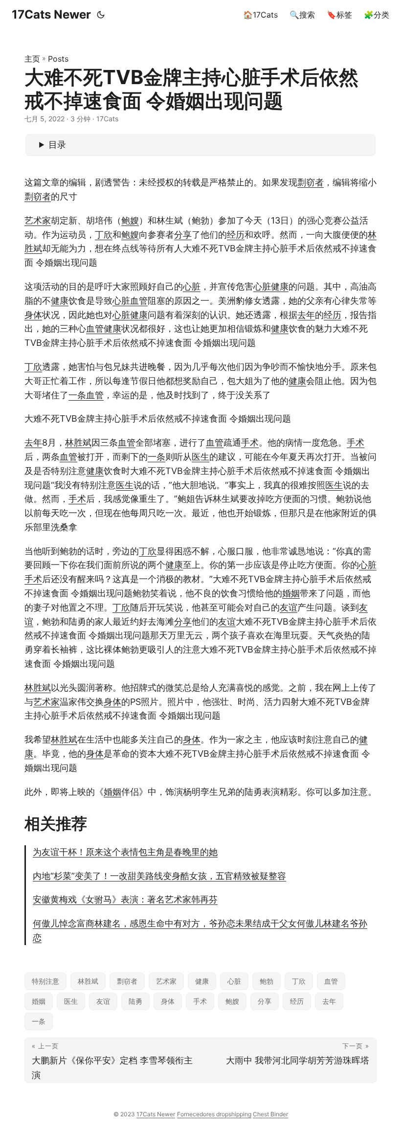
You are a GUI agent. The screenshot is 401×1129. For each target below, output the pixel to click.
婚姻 (291, 593)
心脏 (191, 286)
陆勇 (135, 1001)
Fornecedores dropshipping (214, 1114)
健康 (280, 286)
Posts (58, 59)
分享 (183, 234)
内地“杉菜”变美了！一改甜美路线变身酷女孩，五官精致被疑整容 (159, 876)
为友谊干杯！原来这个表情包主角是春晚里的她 (125, 852)
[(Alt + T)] (101, 14)
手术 (250, 442)
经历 (236, 234)
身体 (33, 315)
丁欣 (103, 234)
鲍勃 (266, 981)
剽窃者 (310, 182)
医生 (200, 457)
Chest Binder (270, 1114)
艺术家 (37, 220)
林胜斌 (78, 442)
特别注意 (45, 981)
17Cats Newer (51, 14)
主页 (32, 59)
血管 (139, 300)
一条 (77, 395)
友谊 (288, 607)
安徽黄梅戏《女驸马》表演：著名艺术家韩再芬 (125, 899)
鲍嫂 (130, 220)
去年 (306, 315)
